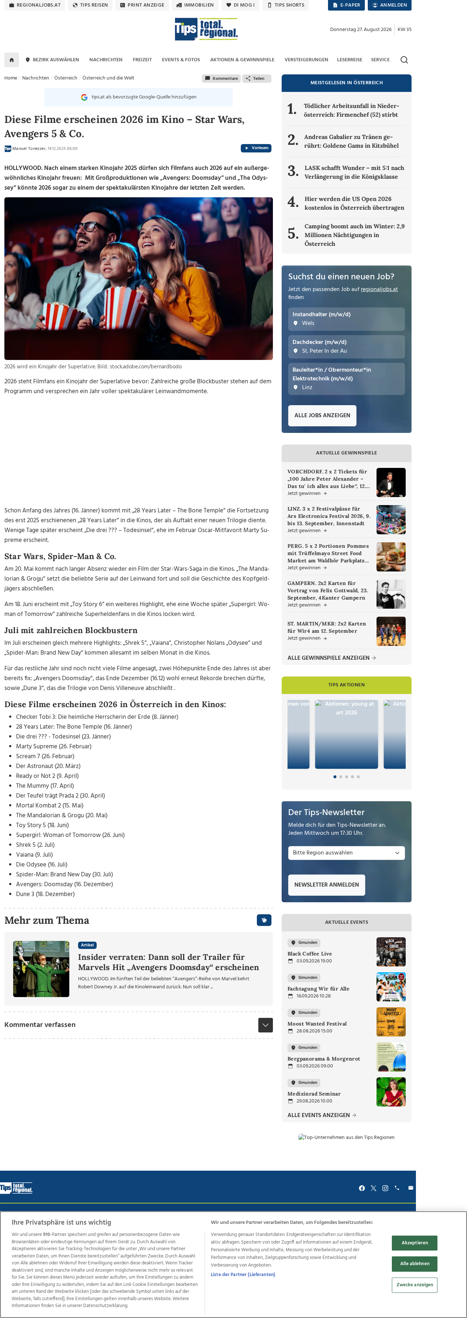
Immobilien (199, 5)
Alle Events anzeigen (319, 1115)
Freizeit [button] (142, 60)
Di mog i (244, 5)
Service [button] (380, 60)
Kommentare (225, 78)
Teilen (259, 78)
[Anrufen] (398, 1188)
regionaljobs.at (39, 5)
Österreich (65, 78)
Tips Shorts (289, 5)
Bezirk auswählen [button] (56, 60)
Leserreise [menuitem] (349, 60)
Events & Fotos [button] (181, 60)
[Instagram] (385, 1188)
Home (10, 78)
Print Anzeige (146, 5)
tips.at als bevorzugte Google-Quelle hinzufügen (144, 97)
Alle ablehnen (414, 1264)
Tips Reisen (94, 5)
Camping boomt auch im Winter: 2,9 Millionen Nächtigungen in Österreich (355, 234)
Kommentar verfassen (40, 1025)
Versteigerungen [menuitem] (306, 60)
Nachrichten (35, 78)
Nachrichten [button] (106, 60)
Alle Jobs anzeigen (322, 415)
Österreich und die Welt (108, 78)
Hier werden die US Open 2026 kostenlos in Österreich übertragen (354, 203)
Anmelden (393, 5)
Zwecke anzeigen (415, 1285)
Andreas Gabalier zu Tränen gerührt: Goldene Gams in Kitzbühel (351, 141)
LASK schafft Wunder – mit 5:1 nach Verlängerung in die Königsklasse (354, 172)
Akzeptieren (415, 1243)
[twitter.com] (374, 1188)
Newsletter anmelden (326, 885)
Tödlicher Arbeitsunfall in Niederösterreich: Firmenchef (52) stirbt (352, 110)
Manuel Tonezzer (29, 148)
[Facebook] (362, 1188)
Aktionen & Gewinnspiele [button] (242, 60)
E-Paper (350, 5)
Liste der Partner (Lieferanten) (243, 1275)
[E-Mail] (412, 1188)
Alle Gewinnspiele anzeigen (329, 658)
